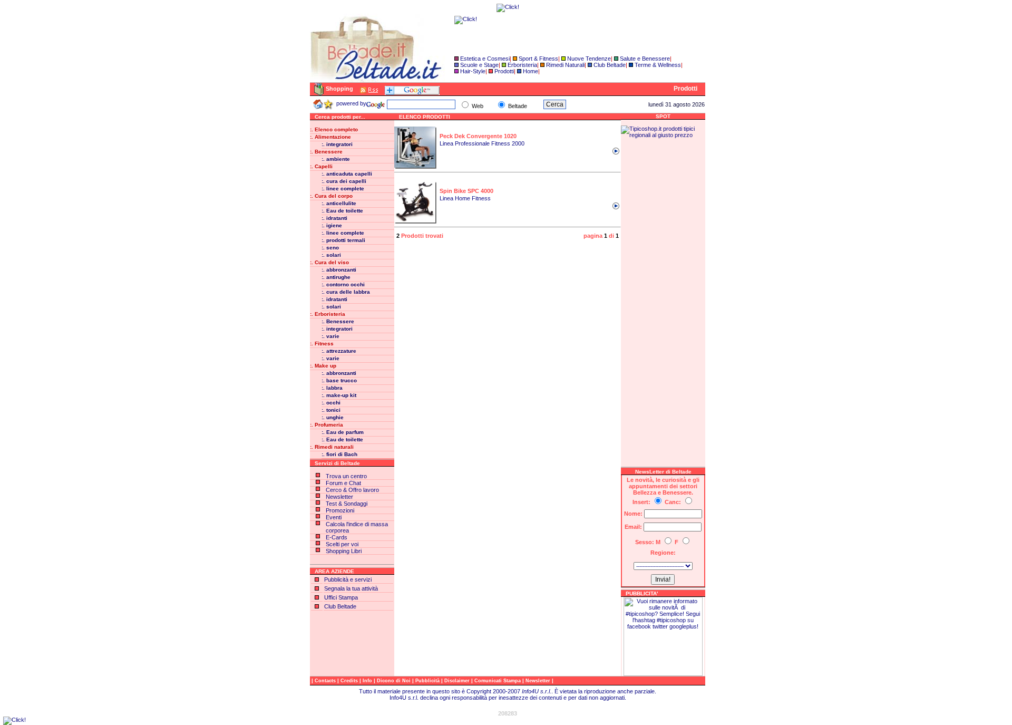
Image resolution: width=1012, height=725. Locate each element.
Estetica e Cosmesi (485, 58)
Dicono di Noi (393, 680)
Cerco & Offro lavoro (352, 490)
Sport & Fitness (538, 58)
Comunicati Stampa (498, 680)
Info (368, 680)
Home (530, 71)
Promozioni (340, 510)
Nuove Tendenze (589, 58)
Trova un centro (346, 476)
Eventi (334, 517)
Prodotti (504, 71)
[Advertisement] (663, 296)
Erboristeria (522, 65)
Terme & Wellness (658, 65)
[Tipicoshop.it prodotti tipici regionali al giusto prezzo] (663, 135)
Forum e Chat (343, 483)
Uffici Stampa (341, 597)
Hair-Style (472, 71)
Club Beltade (609, 65)
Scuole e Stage (479, 65)
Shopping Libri (344, 551)
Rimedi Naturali (565, 65)
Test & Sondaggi (346, 503)
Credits (349, 680)
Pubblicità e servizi (348, 579)
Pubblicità (428, 680)
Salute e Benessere (645, 58)
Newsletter (339, 497)
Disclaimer (457, 680)
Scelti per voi (342, 544)
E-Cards (336, 537)
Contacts (326, 680)
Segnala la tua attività (351, 588)
